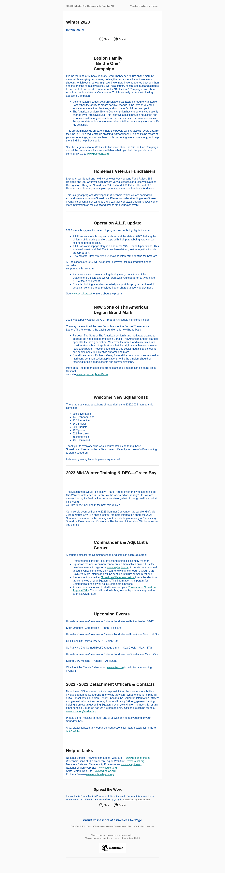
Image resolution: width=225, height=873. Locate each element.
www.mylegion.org (131, 764)
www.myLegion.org (118, 567)
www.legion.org (108, 767)
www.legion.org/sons (138, 757)
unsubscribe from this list (129, 838)
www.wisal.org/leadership (81, 711)
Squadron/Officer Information (118, 577)
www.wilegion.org (105, 771)
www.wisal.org (115, 667)
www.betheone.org (98, 153)
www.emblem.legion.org (100, 774)
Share (106, 39)
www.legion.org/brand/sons (92, 374)
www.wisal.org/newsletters (136, 799)
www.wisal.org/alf (81, 293)
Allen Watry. (73, 731)
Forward (122, 39)
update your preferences (104, 838)
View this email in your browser (144, 6)
